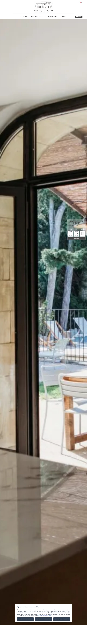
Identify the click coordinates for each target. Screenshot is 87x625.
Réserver (78, 17)
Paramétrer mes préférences (43, 619)
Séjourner (24, 17)
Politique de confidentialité (44, 615)
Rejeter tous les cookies (25, 619)
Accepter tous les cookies (61, 619)
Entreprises (52, 17)
